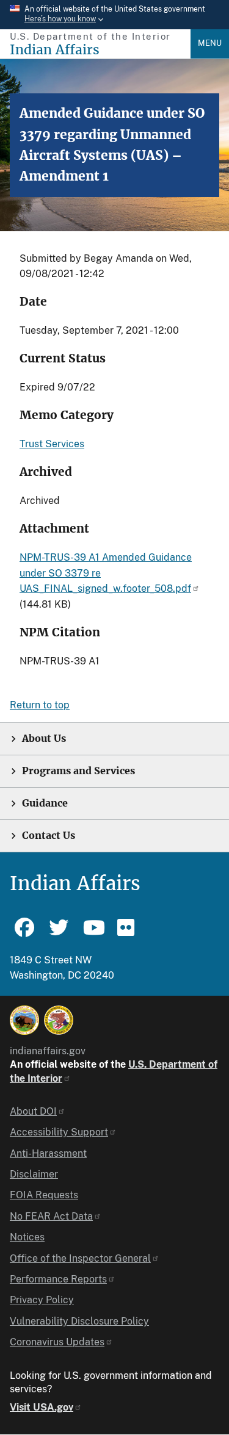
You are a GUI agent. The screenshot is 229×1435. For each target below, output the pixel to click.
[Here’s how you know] (114, 14)
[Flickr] (127, 933)
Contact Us (48, 835)
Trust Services (52, 444)
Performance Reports (58, 1279)
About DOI (33, 1111)
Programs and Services (78, 771)
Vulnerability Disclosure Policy (79, 1321)
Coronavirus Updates (57, 1342)
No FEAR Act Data (51, 1216)
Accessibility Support (59, 1132)
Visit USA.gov (41, 1407)
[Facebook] (24, 933)
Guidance (45, 803)
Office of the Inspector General (80, 1258)
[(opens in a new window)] (24, 1020)
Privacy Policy (42, 1300)
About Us (44, 738)
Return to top (40, 705)
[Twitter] (58, 933)
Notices (27, 1237)
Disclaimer (34, 1174)
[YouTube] (92, 933)
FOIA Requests (44, 1195)
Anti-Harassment (48, 1153)
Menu (210, 43)
